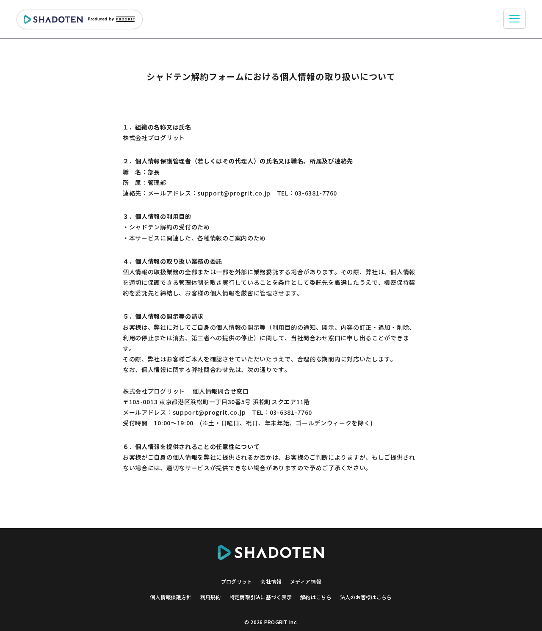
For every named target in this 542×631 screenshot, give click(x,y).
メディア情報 (305, 581)
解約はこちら (316, 597)
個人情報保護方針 (170, 597)
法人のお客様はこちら (366, 597)
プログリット (236, 581)
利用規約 (210, 597)
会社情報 (270, 581)
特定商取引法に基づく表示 (261, 597)
